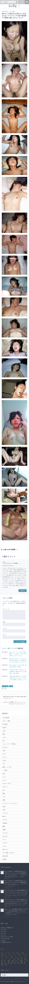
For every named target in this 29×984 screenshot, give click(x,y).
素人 (25, 962)
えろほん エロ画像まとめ (7, 927)
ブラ (6, 959)
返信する (22, 590)
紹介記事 (5, 856)
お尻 (3, 750)
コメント (6, 609)
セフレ (2, 957)
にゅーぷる (3, 931)
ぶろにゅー (3, 935)
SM (3, 790)
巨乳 (2, 962)
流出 (15, 962)
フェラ (4, 780)
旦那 (12, 962)
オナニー (5, 787)
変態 (13, 960)
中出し (21, 959)
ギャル (4, 737)
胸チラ (4, 816)
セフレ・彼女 (6, 648)
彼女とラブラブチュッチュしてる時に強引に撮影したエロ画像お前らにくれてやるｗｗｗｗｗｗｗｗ (17, 660)
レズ (3, 796)
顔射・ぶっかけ (7, 767)
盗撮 (3, 826)
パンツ (25, 957)
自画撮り (5, 823)
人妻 (3, 730)
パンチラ (5, 813)
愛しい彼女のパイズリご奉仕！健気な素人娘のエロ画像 (17, 665)
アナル (4, 757)
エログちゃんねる (5, 938)
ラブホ (14, 959)
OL (11, 953)
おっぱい (5, 747)
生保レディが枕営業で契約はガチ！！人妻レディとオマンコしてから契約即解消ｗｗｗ (16, 873)
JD (6, 953)
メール (4, 628)
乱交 (3, 773)
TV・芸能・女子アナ (8, 852)
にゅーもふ (3, 933)
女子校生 (5, 724)
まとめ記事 (5, 717)
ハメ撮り (5, 770)
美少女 (4, 727)
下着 (3, 810)
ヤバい (4, 839)
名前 (4, 622)
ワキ (3, 763)
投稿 (9, 962)
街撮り (4, 829)
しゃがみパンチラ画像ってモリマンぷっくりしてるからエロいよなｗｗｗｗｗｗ (14, 702)
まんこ (4, 754)
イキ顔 (4, 688)
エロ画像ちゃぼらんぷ (6, 942)
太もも (4, 760)
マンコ (10, 959)
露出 (3, 793)
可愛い (9, 960)
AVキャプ (5, 849)
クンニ (4, 777)
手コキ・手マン (7, 783)
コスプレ (5, 819)
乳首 (25, 959)
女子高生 (21, 960)
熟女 (3, 734)
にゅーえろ (3, 929)
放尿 (3, 800)
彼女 (5, 962)
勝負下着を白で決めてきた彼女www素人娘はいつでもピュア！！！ (15, 697)
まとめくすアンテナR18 (7, 936)
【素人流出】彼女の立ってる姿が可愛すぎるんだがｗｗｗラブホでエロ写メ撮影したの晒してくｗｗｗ (17, 679)
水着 (3, 806)
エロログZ (3, 940)
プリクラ (5, 833)
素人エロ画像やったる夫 (12, 981)
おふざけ (5, 836)
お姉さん (23, 953)
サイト (4, 634)
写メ (5, 960)
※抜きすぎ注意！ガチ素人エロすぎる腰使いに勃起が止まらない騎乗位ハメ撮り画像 (17, 671)
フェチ (14, 648)
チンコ (6, 957)
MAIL (21, 2)
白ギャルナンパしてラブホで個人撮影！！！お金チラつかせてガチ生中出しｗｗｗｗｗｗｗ (17, 653)
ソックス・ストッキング (9, 803)
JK (8, 953)
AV (1, 953)
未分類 (4, 859)
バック (16, 957)
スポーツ (5, 843)
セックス (25, 955)
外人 (3, 740)
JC (4, 953)
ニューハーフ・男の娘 (8, 744)
